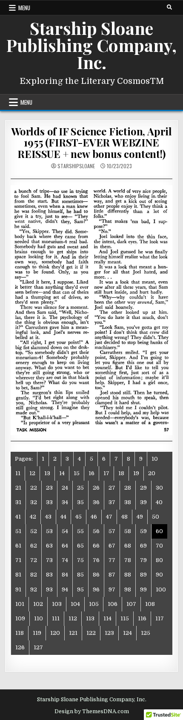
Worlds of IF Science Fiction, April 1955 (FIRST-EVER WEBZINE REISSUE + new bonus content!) (91, 142)
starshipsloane (76, 166)
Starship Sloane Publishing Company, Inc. (91, 45)
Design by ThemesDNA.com (91, 711)
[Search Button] (169, 7)
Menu (24, 7)
